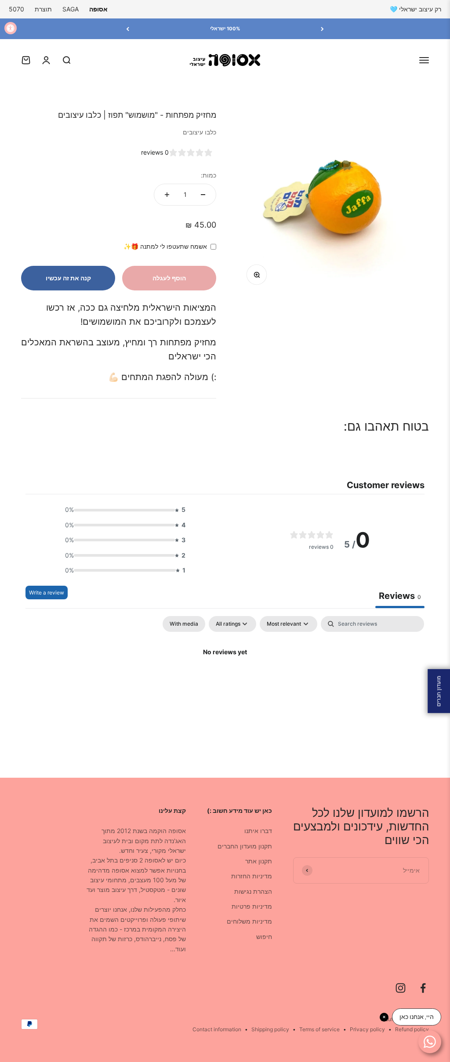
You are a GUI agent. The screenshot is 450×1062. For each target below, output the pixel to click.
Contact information (216, 1029)
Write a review (46, 592)
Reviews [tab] (400, 596)
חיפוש (264, 936)
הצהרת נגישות (253, 891)
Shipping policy (270, 1029)
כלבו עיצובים (199, 132)
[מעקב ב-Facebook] (423, 988)
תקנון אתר (258, 861)
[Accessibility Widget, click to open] (10, 28)
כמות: (208, 175)
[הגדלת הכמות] (167, 194)
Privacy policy (367, 1029)
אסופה (98, 9)
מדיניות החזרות (251, 876)
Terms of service (319, 1029)
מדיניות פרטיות (252, 906)
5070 (16, 9)
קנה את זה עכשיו (68, 278)
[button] (122, 510)
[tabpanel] (225, 682)
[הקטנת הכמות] (203, 194)
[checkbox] (184, 624)
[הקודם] (322, 29)
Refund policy (412, 1029)
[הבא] (127, 29)
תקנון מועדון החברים (245, 846)
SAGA (70, 9)
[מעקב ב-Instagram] (400, 988)
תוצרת (43, 9)
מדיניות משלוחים (249, 921)
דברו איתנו (258, 830)
